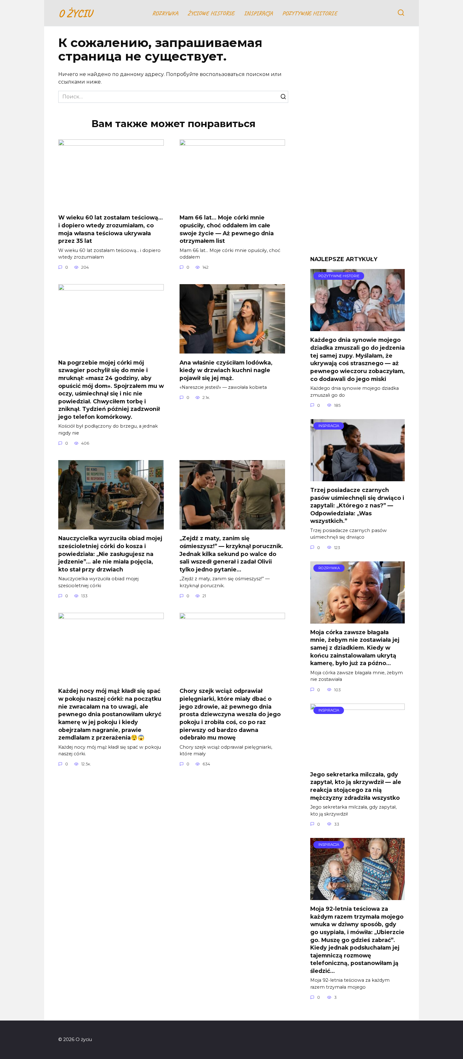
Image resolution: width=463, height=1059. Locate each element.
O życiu (75, 13)
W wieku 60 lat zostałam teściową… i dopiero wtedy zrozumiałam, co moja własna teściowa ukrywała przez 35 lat (110, 229)
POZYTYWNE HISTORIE (309, 13)
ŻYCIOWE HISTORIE (210, 13)
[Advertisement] (357, 145)
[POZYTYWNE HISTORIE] (357, 327)
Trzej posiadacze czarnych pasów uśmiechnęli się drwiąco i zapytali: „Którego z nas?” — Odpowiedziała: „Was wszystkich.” (357, 505)
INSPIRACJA (258, 13)
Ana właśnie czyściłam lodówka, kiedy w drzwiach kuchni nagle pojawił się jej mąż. (226, 370)
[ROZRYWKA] (357, 620)
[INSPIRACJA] (357, 477)
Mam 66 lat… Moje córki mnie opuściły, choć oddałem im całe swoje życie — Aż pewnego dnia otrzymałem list (227, 229)
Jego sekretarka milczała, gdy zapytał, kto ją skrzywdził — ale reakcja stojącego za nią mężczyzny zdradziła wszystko (355, 786)
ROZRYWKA (165, 13)
